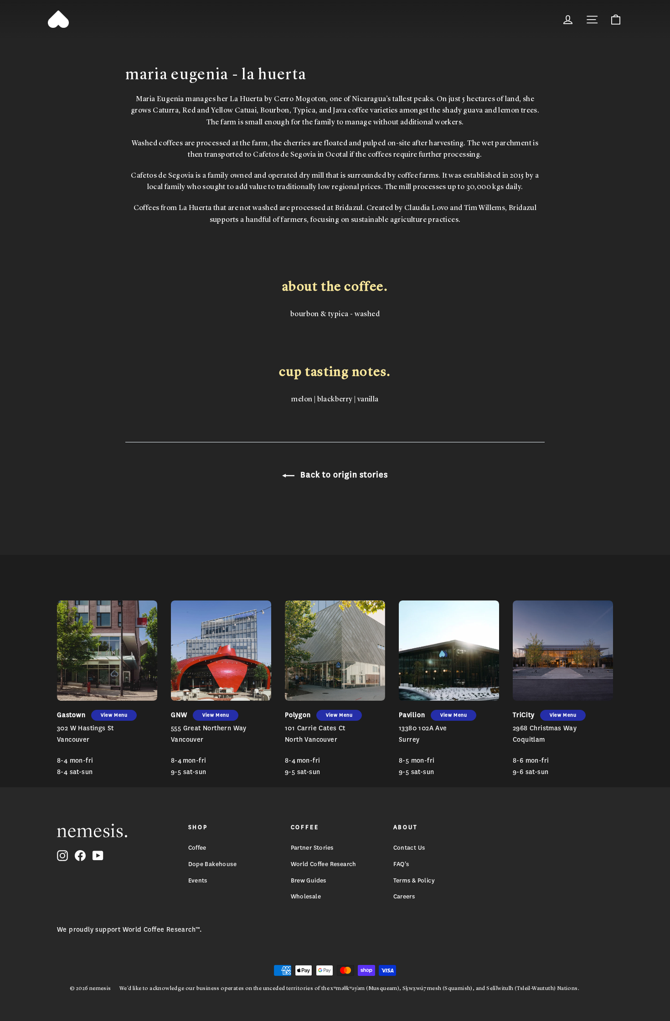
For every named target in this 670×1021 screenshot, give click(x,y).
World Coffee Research (323, 864)
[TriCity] (563, 650)
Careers (404, 896)
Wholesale (306, 896)
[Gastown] (107, 650)
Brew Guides (308, 880)
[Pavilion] (449, 650)
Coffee (197, 848)
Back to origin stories (343, 475)
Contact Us (409, 848)
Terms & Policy (414, 880)
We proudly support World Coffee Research (126, 929)
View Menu (114, 715)
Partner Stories (312, 848)
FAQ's (401, 864)
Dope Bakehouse (212, 864)
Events (197, 880)
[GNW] (221, 650)
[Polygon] (335, 650)
